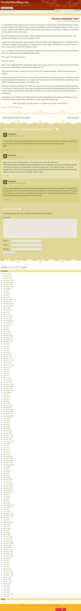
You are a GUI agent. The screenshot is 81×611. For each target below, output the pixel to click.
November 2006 (8, 460)
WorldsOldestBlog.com (15, 2)
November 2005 (8, 486)
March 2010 (7, 378)
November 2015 (8, 282)
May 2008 (6, 424)
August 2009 (7, 392)
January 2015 (7, 301)
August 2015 (7, 289)
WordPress (36, 605)
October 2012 (7, 325)
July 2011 (6, 344)
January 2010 (7, 382)
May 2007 (6, 450)
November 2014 (8, 305)
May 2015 (6, 295)
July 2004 (6, 509)
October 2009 (7, 388)
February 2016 (8, 276)
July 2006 (6, 469)
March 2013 (7, 314)
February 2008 (8, 431)
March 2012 (7, 331)
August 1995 (7, 583)
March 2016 (7, 274)
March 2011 (7, 352)
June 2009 (6, 397)
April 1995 (6, 590)
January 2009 (7, 407)
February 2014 (8, 310)
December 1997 (8, 552)
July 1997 (6, 560)
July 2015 (6, 291)
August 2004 (7, 507)
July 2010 (6, 369)
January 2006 (7, 482)
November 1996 (8, 575)
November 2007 (8, 437)
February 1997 (8, 571)
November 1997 (8, 554)
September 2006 (8, 465)
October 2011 (7, 339)
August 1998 (7, 547)
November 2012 (8, 322)
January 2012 (7, 333)
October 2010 (7, 363)
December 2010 (8, 358)
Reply (5, 150)
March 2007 (7, 454)
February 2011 (7, 354)
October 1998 (7, 545)
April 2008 (6, 426)
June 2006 (6, 471)
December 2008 (8, 409)
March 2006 (7, 477)
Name (5, 241)
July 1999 (6, 530)
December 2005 (8, 484)
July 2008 (6, 420)
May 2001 (6, 520)
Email (5, 245)
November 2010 (8, 361)
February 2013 (8, 316)
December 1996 (8, 573)
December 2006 (8, 458)
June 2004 (6, 511)
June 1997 (6, 562)
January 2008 (7, 433)
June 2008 (6, 422)
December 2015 (8, 280)
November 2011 (8, 337)
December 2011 (8, 335)
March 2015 (7, 297)
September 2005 (8, 490)
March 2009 (7, 403)
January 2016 (7, 278)
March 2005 (7, 503)
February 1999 (8, 537)
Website (6, 249)
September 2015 (8, 286)
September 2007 (8, 441)
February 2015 (8, 299)
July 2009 (6, 395)
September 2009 (8, 390)
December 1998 (8, 541)
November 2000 (8, 522)
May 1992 (6, 596)
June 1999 (6, 532)
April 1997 (6, 566)
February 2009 (8, 405)
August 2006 (7, 467)
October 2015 (7, 284)
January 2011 (7, 356)
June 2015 (6, 293)
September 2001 (8, 515)
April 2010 (6, 375)
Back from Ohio (73, 117)
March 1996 (7, 579)
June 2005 (6, 496)
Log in (5, 602)
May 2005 (6, 498)
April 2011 (6, 350)
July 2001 (6, 518)
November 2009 (8, 386)
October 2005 (7, 488)
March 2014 (7, 308)
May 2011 (6, 348)
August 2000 (7, 524)
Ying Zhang (57, 605)
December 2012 (8, 320)
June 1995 (6, 588)
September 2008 (8, 416)
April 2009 (6, 401)
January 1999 (7, 539)
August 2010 (7, 367)
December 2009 (8, 384)
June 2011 (6, 346)
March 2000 (7, 528)
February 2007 (8, 456)
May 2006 (6, 473)
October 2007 (7, 439)
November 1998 (8, 543)
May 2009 (6, 399)
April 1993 (6, 592)
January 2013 (7, 318)
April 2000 (6, 526)
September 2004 (8, 505)
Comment (6, 217)
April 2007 (6, 452)
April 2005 (6, 501)
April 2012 (6, 329)
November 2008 (8, 411)
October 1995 (7, 581)
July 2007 (6, 445)
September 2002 (8, 513)
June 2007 (6, 448)
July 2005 (6, 494)
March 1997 (7, 568)
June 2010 (6, 371)
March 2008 (7, 428)
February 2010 (8, 380)
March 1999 (7, 535)
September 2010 (8, 365)
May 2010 (6, 373)
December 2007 (8, 435)
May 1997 (6, 564)
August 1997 (7, 558)
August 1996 (7, 577)
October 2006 (7, 462)
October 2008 (7, 414)
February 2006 (8, 479)
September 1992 (8, 594)
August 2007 (7, 443)
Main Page (19, 107)
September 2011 (8, 341)
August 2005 (7, 492)
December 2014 (8, 303)
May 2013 (6, 312)
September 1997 (8, 556)
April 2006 (6, 475)
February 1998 (8, 549)
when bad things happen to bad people (16, 117)
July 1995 (6, 585)
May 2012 (6, 327)
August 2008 (7, 418)
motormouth (76, 21)
